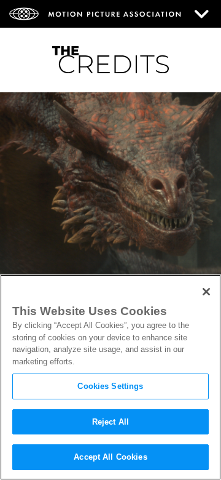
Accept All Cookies (110, 457)
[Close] (206, 291)
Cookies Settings (110, 386)
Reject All (110, 421)
